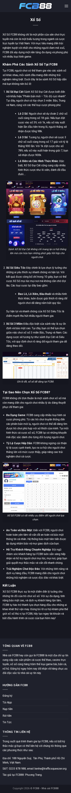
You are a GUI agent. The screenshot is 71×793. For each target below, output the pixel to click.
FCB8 (10, 70)
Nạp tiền (8, 709)
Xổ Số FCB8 (10, 591)
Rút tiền (7, 715)
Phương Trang (33, 774)
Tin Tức (7, 722)
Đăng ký (7, 695)
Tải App (7, 702)
